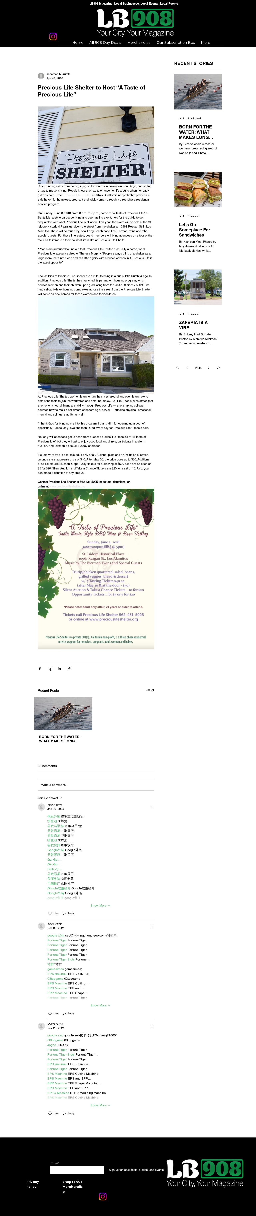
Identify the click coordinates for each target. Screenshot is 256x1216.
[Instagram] (53, 36)
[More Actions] (151, 807)
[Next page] (208, 367)
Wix (87, 1214)
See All (150, 689)
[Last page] (218, 367)
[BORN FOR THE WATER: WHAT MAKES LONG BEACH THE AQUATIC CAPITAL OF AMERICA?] (63, 713)
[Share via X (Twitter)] (49, 669)
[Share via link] (69, 669)
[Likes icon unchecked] (50, 913)
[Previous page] (187, 367)
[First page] (177, 367)
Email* (55, 1163)
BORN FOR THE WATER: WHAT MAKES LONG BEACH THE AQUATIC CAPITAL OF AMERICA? (60, 739)
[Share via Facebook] (40, 669)
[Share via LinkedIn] (59, 669)
